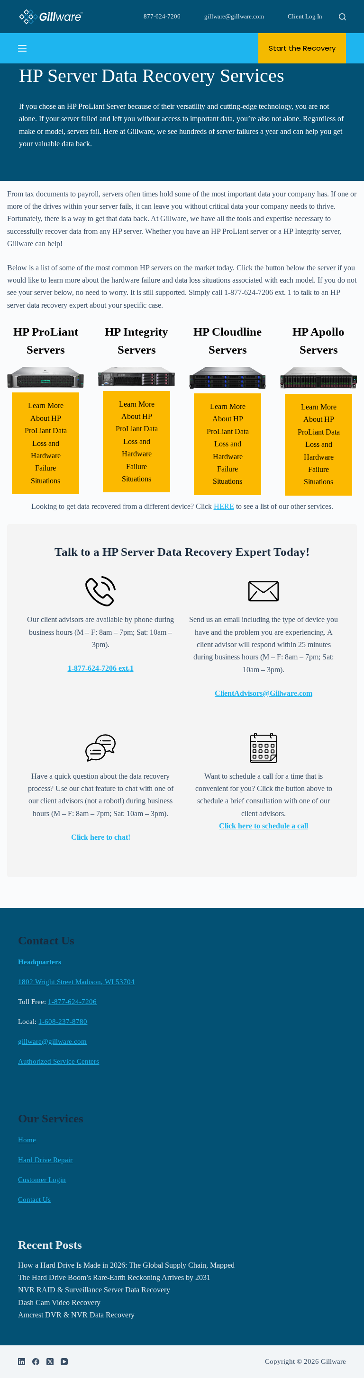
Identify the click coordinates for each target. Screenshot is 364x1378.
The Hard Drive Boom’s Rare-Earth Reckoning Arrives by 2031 (114, 1277)
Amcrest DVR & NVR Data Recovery (76, 1315)
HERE (224, 506)
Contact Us (34, 1199)
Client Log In (305, 16)
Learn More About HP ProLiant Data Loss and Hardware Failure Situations (46, 442)
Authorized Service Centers (58, 1061)
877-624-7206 (162, 16)
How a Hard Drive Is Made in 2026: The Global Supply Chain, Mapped (126, 1265)
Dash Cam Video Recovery (59, 1302)
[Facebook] (35, 1361)
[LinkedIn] (21, 1361)
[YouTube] (64, 1361)
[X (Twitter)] (50, 1361)
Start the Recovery (302, 48)
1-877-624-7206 (72, 1001)
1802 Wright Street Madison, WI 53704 (76, 982)
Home (27, 1140)
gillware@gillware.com (234, 16)
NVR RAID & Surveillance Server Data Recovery (94, 1290)
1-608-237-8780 (62, 1021)
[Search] (342, 16)
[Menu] (22, 48)
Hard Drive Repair (45, 1160)
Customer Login (42, 1179)
